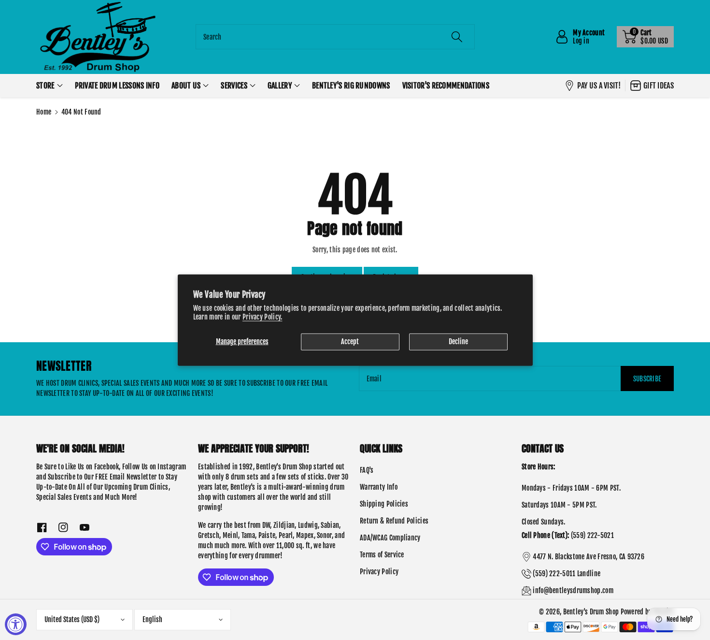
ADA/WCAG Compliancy (390, 538)
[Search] (457, 37)
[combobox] (335, 37)
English (152, 619)
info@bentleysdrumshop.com (573, 590)
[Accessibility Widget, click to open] (16, 624)
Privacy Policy (379, 571)
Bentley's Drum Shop (591, 612)
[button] (645, 36)
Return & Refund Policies (394, 521)
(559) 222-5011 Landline (566, 573)
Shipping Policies (384, 504)
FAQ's (367, 470)
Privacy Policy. (262, 316)
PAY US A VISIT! (599, 85)
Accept (350, 341)
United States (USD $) (71, 619)
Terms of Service (382, 555)
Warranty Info (379, 487)
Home (43, 112)
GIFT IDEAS (658, 85)
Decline (458, 341)
